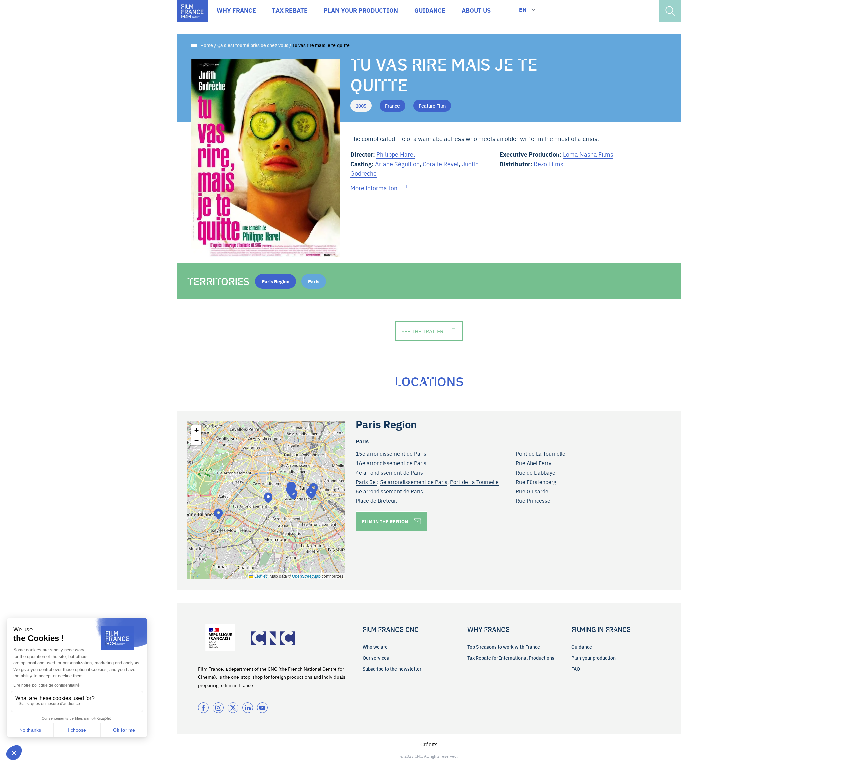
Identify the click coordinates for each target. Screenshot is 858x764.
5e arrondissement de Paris (413, 481)
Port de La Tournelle (474, 481)
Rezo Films (548, 164)
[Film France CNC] (192, 11)
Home (206, 45)
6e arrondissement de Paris (389, 491)
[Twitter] (233, 707)
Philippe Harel (395, 154)
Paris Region (275, 281)
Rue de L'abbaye (535, 472)
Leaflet (260, 576)
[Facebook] (203, 707)
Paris (313, 281)
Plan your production (593, 657)
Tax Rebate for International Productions (510, 657)
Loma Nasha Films (588, 154)
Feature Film (432, 105)
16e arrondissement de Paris (391, 463)
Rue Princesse (533, 500)
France (392, 105)
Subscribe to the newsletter (392, 668)
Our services (376, 657)
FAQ (575, 668)
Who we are (375, 646)
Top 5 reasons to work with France (503, 646)
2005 (361, 105)
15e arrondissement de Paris (391, 453)
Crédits (429, 744)
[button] (293, 494)
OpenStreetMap (306, 576)
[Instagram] (218, 707)
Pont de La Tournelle (540, 453)
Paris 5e (366, 481)
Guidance (581, 646)
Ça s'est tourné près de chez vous (252, 45)
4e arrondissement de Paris (389, 472)
